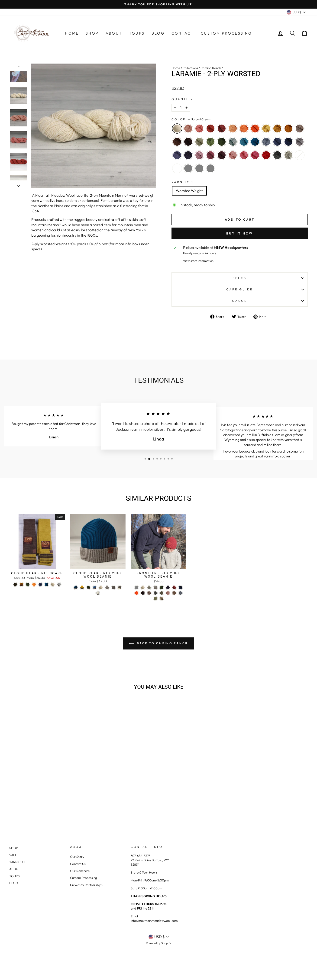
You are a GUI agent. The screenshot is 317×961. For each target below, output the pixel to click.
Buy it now (239, 233)
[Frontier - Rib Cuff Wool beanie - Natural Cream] (143, 587)
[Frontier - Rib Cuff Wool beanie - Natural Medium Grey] (155, 587)
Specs (239, 278)
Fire (266, 155)
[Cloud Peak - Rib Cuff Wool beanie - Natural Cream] (101, 587)
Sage (199, 141)
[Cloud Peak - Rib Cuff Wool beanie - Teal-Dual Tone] (76, 587)
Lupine (177, 155)
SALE (13, 855)
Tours (137, 33)
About (114, 33)
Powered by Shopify (158, 943)
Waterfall (266, 141)
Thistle (199, 155)
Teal (255, 141)
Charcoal (277, 155)
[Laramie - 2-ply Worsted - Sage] (32, 792)
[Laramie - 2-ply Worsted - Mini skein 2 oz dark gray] (63, 803)
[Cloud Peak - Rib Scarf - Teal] (46, 584)
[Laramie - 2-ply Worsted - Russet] (38, 787)
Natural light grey (288, 155)
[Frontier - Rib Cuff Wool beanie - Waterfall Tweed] (180, 593)
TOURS (14, 876)
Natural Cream (177, 128)
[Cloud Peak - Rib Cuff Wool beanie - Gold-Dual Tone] (82, 587)
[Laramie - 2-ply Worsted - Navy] (32, 798)
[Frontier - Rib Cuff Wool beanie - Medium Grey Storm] (155, 593)
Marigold (277, 128)
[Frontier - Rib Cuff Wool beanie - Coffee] (143, 593)
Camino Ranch (211, 68)
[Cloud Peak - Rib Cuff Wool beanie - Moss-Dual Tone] (88, 587)
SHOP (13, 848)
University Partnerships (86, 885)
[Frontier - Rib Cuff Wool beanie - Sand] (149, 593)
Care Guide (239, 289)
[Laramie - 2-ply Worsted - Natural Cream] (13, 787)
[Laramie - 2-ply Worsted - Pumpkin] (57, 787)
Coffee (188, 141)
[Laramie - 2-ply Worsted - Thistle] (38, 798)
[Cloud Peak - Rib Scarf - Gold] (21, 584)
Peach (232, 128)
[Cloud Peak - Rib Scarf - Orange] (34, 584)
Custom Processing (226, 33)
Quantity (182, 99)
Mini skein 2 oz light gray (188, 168)
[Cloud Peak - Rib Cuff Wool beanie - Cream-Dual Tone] (98, 593)
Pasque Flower (299, 141)
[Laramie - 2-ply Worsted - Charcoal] (26, 803)
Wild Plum (210, 155)
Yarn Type (183, 182)
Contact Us (78, 864)
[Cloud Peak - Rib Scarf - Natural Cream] (53, 584)
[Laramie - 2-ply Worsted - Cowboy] (19, 792)
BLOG (13, 883)
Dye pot (299, 155)
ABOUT (14, 869)
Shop (92, 33)
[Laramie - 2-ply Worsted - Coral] (26, 787)
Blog (158, 33)
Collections (190, 68)
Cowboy (177, 141)
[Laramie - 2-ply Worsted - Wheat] (63, 787)
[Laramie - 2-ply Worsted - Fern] (38, 792)
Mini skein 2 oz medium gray (199, 168)
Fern (210, 141)
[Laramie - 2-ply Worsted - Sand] (13, 792)
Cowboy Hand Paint (177, 168)
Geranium (232, 155)
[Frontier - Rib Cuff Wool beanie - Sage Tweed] (155, 598)
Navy (188, 155)
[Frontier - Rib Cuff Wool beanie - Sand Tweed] (174, 593)
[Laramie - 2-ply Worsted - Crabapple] (32, 787)
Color (190, 119)
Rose (244, 155)
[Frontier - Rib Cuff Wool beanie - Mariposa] (161, 598)
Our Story (77, 857)
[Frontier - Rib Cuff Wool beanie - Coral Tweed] (168, 593)
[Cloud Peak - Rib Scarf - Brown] (15, 584)
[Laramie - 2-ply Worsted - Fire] (76, 798)
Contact (182, 33)
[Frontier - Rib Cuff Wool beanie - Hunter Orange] (136, 593)
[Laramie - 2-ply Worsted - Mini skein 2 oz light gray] (51, 803)
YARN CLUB (17, 862)
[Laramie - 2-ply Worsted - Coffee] (26, 792)
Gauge (239, 300)
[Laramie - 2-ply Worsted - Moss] (44, 792)
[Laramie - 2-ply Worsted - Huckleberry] (51, 798)
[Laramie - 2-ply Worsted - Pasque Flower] (19, 798)
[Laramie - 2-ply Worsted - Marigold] (70, 787)
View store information (198, 261)
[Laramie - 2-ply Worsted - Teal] (63, 792)
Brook (244, 141)
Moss (221, 141)
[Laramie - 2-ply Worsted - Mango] (51, 787)
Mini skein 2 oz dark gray (210, 168)
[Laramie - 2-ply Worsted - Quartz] (19, 787)
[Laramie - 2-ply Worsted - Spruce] (13, 798)
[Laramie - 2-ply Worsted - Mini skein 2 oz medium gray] (57, 803)
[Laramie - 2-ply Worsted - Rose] (63, 798)
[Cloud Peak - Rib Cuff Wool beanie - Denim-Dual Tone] (94, 587)
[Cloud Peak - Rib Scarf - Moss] (28, 584)
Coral (199, 128)
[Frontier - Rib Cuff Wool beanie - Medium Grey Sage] (161, 593)
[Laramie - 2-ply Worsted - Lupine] (26, 798)
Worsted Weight (189, 190)
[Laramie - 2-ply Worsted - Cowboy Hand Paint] (44, 803)
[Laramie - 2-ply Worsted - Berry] (70, 798)
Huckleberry (221, 155)
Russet (221, 128)
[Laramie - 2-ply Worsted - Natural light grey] (32, 803)
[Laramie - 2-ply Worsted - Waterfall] (70, 792)
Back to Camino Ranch (162, 643)
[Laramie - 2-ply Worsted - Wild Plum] (44, 798)
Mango (244, 128)
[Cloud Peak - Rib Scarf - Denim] (40, 584)
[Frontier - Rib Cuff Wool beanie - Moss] (161, 587)
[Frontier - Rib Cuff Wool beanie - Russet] (174, 587)
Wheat (266, 128)
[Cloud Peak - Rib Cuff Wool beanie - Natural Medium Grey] (107, 587)
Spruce (288, 141)
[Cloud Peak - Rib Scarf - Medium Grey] (59, 584)
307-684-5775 (140, 856)
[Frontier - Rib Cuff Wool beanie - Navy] (168, 587)
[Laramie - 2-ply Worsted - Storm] (51, 792)
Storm (232, 141)
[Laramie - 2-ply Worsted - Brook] (57, 792)
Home (72, 33)
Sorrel (288, 128)
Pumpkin (255, 128)
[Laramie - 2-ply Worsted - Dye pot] (38, 803)
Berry (255, 155)
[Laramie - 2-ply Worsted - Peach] (44, 787)
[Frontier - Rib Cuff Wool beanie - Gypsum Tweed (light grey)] (136, 587)
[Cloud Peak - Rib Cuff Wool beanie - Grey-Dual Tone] (119, 587)
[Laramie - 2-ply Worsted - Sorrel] (76, 787)
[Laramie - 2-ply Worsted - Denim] (76, 792)
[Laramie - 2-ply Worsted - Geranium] (57, 798)
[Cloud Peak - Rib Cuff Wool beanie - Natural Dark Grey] (113, 587)
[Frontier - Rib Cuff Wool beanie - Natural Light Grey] (149, 587)
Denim (277, 141)
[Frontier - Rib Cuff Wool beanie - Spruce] (180, 587)
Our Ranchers (80, 871)
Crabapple (210, 128)
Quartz (188, 128)
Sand (299, 128)
